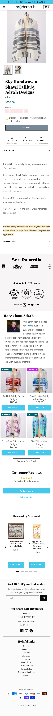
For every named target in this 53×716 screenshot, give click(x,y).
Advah (8, 96)
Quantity (8, 107)
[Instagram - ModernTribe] (26, 631)
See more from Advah (26, 461)
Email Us (26, 613)
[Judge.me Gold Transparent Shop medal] (26, 294)
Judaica (29, 325)
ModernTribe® (30, 705)
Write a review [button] (26, 491)
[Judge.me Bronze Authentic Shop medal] (39, 294)
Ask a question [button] (26, 497)
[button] (26, 36)
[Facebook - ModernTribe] (22, 631)
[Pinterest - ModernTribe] (31, 631)
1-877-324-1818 (29, 617)
